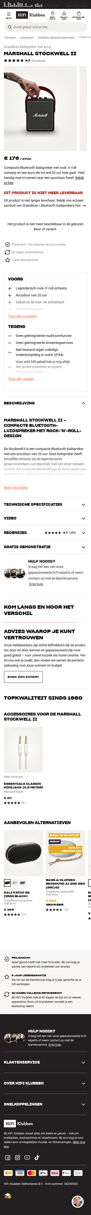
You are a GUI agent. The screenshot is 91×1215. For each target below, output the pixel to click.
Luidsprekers (26, 37)
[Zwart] (7, 883)
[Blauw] (22, 883)
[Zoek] (10, 27)
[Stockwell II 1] (40, 108)
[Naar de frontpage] (30, 15)
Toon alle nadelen (21, 379)
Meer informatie (76, 5)
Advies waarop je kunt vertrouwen (39, 634)
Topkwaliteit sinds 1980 (43, 698)
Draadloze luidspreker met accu (27, 46)
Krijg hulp (36, 584)
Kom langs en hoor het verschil (39, 610)
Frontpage (10, 37)
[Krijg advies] (78, 1202)
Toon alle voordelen (22, 316)
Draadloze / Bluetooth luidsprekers (56, 37)
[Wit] (15, 883)
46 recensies (38, 60)
